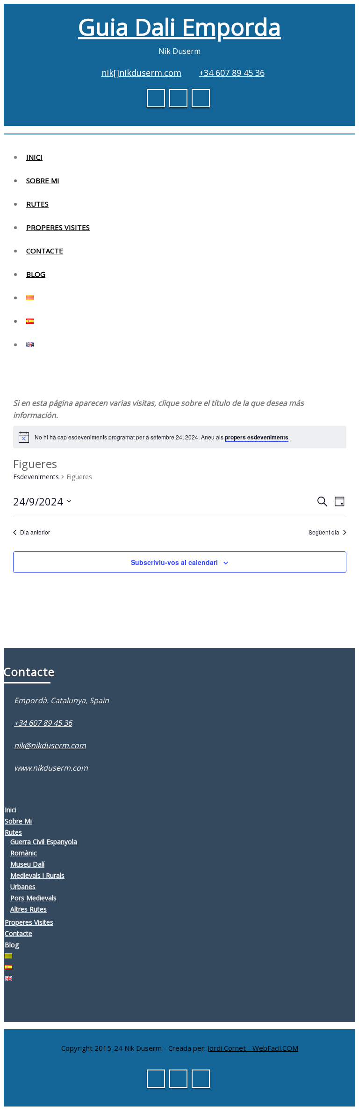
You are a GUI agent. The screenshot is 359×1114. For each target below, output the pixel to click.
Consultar (308, 16)
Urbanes (23, 886)
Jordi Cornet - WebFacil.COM (253, 1048)
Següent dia (324, 532)
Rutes (37, 203)
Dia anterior (35, 532)
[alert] (162, 437)
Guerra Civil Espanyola (43, 841)
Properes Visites (58, 227)
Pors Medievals (33, 897)
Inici (34, 157)
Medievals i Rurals (37, 875)
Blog (35, 274)
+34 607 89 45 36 (232, 72)
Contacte (44, 250)
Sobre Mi (42, 180)
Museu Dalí (27, 864)
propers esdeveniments (256, 437)
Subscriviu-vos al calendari (174, 562)
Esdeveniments (36, 476)
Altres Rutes (28, 909)
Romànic (23, 852)
